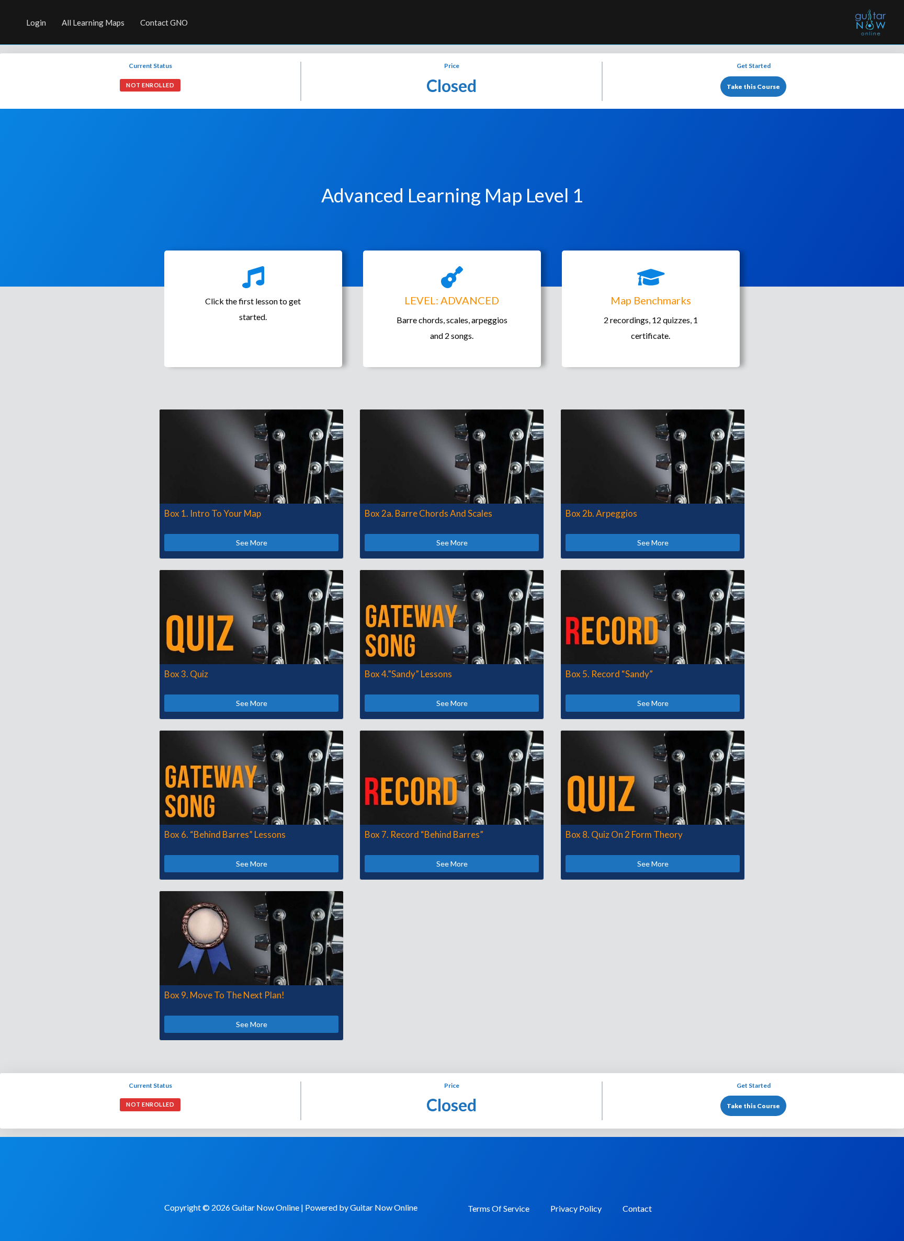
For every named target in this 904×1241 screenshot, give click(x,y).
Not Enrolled (150, 85)
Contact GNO (164, 22)
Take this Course (753, 86)
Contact (637, 1208)
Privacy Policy (576, 1208)
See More (251, 542)
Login (36, 22)
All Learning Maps (93, 22)
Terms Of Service (498, 1208)
